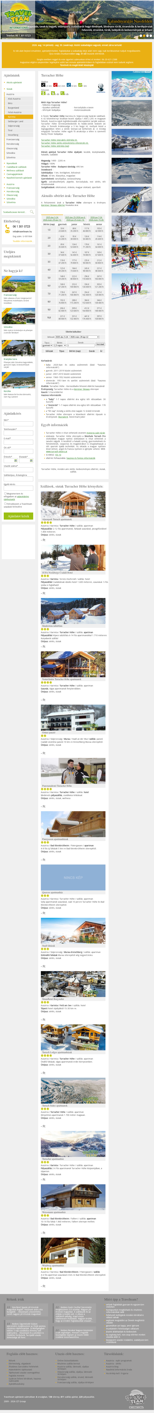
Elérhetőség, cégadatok (20, 1363)
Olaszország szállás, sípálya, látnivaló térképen (74, 1373)
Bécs (10, 103)
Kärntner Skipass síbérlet (53, 205)
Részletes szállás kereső (68, 1363)
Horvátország (12, 143)
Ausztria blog (112, 1366)
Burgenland (13, 107)
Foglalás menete (16, 1375)
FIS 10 (58, 454)
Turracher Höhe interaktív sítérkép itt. (59, 140)
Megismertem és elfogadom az (16, 496)
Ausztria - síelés (113, 1363)
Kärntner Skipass (82, 389)
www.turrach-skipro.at (56, 451)
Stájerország (14, 125)
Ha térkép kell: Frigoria (117, 1373)
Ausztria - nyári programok (119, 1360)
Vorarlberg (13, 134)
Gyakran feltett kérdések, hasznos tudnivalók (25, 1379)
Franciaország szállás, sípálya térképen (75, 1382)
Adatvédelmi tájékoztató (20, 1369)
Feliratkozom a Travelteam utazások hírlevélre (18, 505)
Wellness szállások (14, 170)
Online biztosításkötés (67, 1360)
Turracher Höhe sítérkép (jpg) (55, 146)
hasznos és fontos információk (81, 458)
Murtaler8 (63, 416)
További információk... (23, 241)
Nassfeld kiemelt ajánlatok (18, 177)
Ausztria (10, 94)
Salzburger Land (15, 121)
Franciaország (12, 139)
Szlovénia (10, 157)
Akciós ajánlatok (13, 82)
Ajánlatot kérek (18, 516)
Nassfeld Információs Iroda (119, 1369)
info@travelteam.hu (22, 231)
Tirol (10, 130)
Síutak (8, 88)
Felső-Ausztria (14, 112)
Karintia (11, 116)
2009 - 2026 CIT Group (15, 1401)
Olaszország (11, 148)
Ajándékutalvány (16, 1383)
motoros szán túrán (96, 432)
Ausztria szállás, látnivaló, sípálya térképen (73, 1367)
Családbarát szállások (15, 166)
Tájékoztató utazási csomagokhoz (24, 1372)
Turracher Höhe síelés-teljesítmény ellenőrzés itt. (65, 143)
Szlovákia (10, 152)
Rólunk (12, 1360)
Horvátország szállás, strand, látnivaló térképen (75, 1378)
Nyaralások (10, 163)
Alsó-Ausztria (14, 98)
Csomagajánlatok (13, 174)
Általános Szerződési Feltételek (23, 1366)
